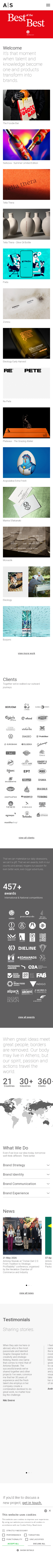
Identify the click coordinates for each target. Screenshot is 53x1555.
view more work (26, 653)
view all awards (26, 1017)
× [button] (50, 1511)
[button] (26, 1550)
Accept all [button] (13, 1543)
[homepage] (8, 5)
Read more (37, 1525)
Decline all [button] (39, 1543)
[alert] (26, 1531)
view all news (26, 1293)
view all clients (26, 837)
